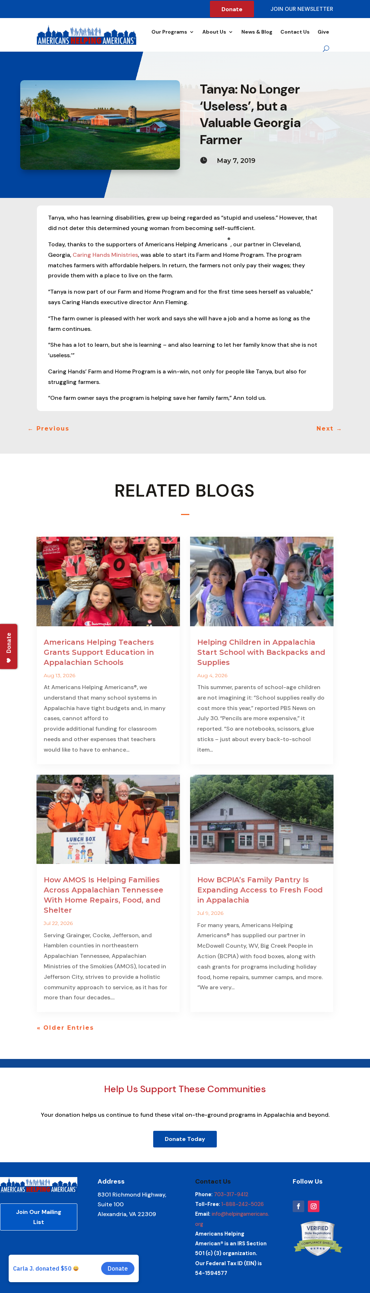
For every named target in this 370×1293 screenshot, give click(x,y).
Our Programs (169, 32)
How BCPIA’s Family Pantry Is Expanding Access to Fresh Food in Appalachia (260, 889)
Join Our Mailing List (38, 1216)
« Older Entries (65, 1027)
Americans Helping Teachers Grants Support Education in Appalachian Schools (99, 652)
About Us (214, 32)
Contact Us (295, 32)
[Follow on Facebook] (298, 1206)
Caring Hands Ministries (105, 255)
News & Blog (256, 32)
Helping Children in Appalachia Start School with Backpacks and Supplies (261, 652)
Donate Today (185, 1139)
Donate (231, 9)
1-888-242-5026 (242, 1204)
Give (323, 32)
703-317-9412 (231, 1194)
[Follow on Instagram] (313, 1206)
